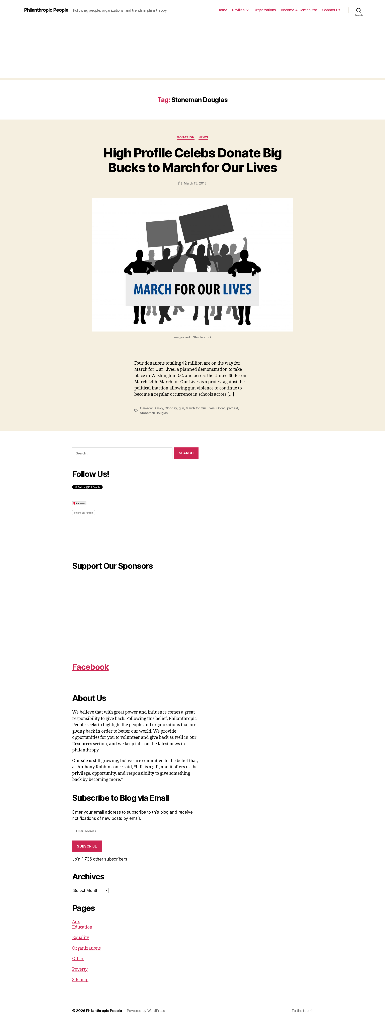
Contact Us (331, 10)
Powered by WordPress (146, 1011)
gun (181, 408)
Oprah (221, 408)
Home (222, 10)
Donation (185, 137)
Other (78, 958)
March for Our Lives (200, 408)
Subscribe (87, 846)
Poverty (80, 969)
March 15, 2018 (195, 183)
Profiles (238, 10)
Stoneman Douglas (154, 413)
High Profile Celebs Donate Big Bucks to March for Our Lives (192, 160)
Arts (76, 921)
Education (82, 927)
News (203, 137)
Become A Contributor (299, 10)
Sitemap (80, 979)
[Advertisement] (192, 50)
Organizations (264, 10)
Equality (80, 937)
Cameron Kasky (151, 408)
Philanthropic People (46, 10)
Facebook (90, 667)
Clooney (171, 408)
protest (232, 408)
